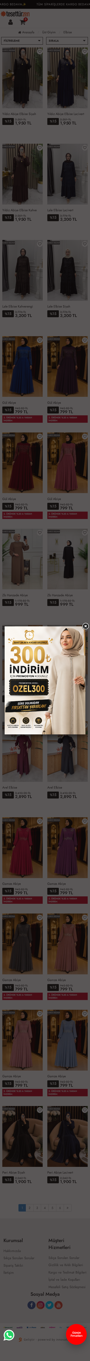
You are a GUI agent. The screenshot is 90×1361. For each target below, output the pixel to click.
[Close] (85, 626)
